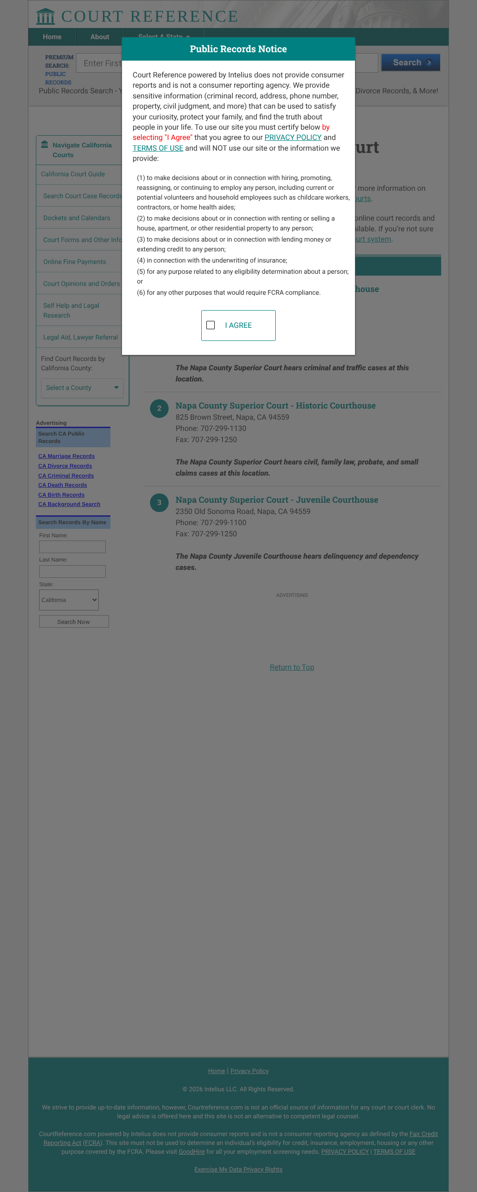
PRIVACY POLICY (293, 137)
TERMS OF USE (158, 148)
